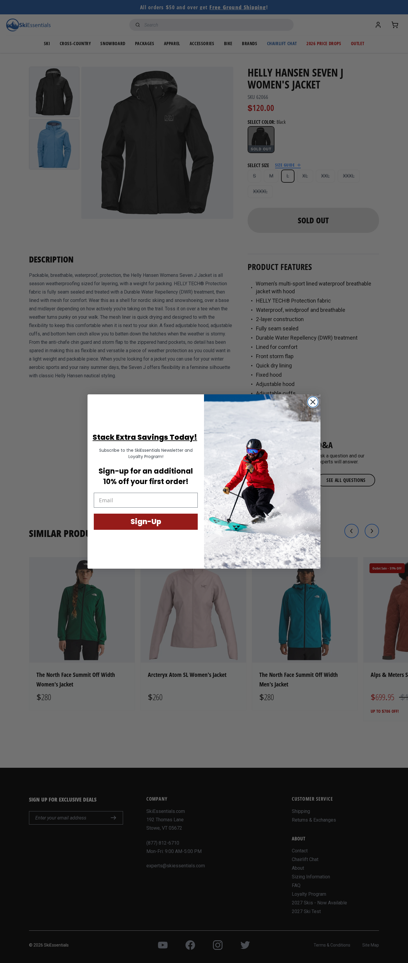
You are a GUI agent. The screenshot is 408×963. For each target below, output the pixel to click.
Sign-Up (146, 521)
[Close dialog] (313, 402)
